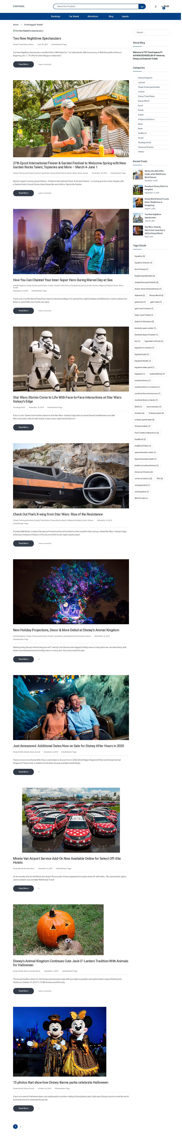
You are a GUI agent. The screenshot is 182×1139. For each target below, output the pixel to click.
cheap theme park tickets (146, 282)
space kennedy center (145, 452)
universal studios (143, 478)
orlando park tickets (144, 420)
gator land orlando (144, 308)
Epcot (63, 173)
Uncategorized (19, 407)
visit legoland (142, 492)
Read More (23, 64)
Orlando (139, 413)
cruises (51, 285)
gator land (156, 302)
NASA (138, 407)
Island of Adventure (144, 321)
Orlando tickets (142, 426)
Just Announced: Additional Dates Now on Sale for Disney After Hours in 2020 (68, 746)
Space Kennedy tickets (146, 459)
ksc (137, 341)
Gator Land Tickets (144, 315)
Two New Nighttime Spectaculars (37, 38)
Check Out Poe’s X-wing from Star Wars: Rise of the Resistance (58, 514)
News (31, 44)
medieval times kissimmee (147, 393)
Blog (111, 16)
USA (160, 478)
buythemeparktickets (145, 276)
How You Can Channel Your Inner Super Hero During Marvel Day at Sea (63, 280)
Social (85, 173)
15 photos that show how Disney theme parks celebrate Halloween (60, 1082)
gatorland (140, 302)
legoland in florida (154, 341)
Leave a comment (44, 64)
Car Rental (74, 16)
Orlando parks (156, 413)
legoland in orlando (144, 348)
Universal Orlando (146, 147)
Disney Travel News (20, 44)
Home (15, 25)
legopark (140, 374)
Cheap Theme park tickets (23, 173)
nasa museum (154, 407)
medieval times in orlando (147, 387)
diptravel (140, 295)
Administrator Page (58, 44)
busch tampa (141, 269)
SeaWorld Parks (143, 446)
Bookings (55, 16)
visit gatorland (142, 485)
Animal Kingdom (19, 285)
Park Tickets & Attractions (147, 433)
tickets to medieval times (147, 465)
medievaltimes (157, 374)
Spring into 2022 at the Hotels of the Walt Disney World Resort (155, 174)
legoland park (142, 354)
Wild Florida (141, 498)
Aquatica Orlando (143, 263)
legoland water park (144, 367)
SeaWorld (142, 133)
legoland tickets (143, 361)
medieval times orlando (146, 400)
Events (69, 173)
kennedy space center (145, 328)
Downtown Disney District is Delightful (156, 188)
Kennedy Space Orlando (146, 335)
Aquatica (140, 256)
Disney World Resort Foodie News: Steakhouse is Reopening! (157, 202)
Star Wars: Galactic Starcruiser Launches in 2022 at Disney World (155, 230)
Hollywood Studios (105, 285)
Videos (90, 520)
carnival (141, 82)
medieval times (143, 380)
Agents (125, 16)
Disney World (55, 173)
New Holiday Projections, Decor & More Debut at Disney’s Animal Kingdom (66, 630)
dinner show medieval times (148, 289)
